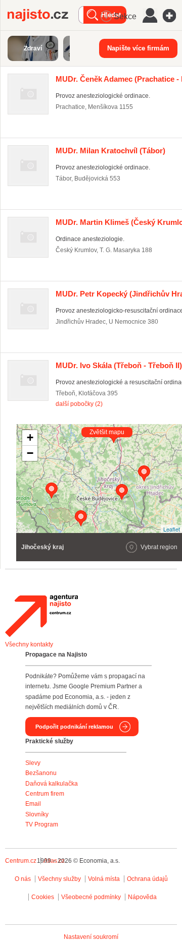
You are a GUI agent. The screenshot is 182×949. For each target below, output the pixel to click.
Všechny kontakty (29, 644)
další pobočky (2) (79, 403)
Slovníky (37, 814)
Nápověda (142, 897)
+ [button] (30, 437)
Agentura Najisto (41, 616)
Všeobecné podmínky (91, 897)
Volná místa (104, 878)
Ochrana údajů (147, 878)
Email (33, 803)
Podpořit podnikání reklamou (74, 727)
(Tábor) (110, 150)
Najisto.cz (43, 15)
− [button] (30, 453)
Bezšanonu (41, 773)
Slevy (32, 762)
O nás (23, 878)
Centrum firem (44, 793)
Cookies (42, 897)
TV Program (41, 824)
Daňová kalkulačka (51, 783)
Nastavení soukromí (91, 936)
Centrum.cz (20, 860)
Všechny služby (60, 878)
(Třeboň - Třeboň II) (119, 365)
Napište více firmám (138, 48)
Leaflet (171, 529)
